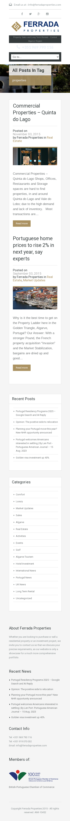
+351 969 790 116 (37, 47)
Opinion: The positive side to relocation (37, 422)
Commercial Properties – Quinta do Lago (34, 112)
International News (26, 570)
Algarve (20, 522)
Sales (19, 515)
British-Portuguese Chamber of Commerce (31, 787)
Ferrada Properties (30, 137)
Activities (21, 536)
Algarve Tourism (24, 556)
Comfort (20, 494)
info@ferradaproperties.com (44, 4)
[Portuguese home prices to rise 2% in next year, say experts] (35, 298)
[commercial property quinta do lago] (35, 156)
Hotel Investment (25, 563)
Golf (18, 549)
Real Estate (22, 529)
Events (19, 543)
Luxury (19, 501)
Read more (22, 223)
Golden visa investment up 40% (32, 457)
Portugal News (24, 577)
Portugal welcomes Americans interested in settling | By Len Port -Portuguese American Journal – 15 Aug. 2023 (34, 708)
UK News (21, 584)
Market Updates (34, 280)
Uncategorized (24, 598)
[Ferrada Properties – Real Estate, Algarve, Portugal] (35, 27)
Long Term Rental (25, 591)
